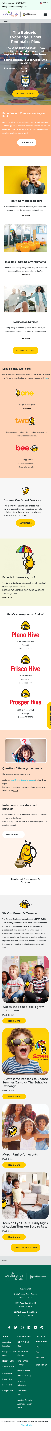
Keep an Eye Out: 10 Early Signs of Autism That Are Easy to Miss (25, 1225)
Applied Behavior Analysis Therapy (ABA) (24, 1404)
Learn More (25, 215)
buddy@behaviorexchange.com (14, 6)
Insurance (40, 1336)
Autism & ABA (8, 1366)
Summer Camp (23, 1370)
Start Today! (41, 1364)
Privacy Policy (26, 1425)
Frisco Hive (7, 1384)
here (46, 378)
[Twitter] (16, 1327)
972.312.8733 (21, 3)
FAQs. (15, 790)
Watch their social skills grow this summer (23, 1008)
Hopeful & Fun (8, 1361)
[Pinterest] (42, 1327)
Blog (37, 1352)
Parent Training (24, 1375)
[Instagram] (22, 1327)
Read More (14, 1020)
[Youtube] (35, 1327)
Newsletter (40, 1357)
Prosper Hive (7, 1390)
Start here (27, 408)
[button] (45, 14)
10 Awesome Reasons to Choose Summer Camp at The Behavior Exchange (25, 1082)
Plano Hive (7, 1379)
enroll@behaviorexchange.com (23, 780)
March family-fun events (20, 1154)
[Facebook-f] (9, 1327)
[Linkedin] (29, 1327)
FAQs (38, 1347)
